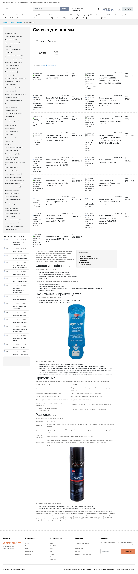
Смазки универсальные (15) (13, 59)
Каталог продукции (85, 264)
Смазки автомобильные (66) (13, 36)
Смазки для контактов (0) (12, 213)
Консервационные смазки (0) (14, 226)
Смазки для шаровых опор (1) (14, 147)
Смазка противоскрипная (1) (13, 174)
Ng (51, 551)
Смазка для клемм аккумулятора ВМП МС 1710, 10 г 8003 (110, 121)
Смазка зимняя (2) (10, 128)
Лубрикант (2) (9, 141)
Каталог (12, 22)
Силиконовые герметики (20, 281)
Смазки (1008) (9, 18)
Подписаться (128, 551)
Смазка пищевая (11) (11, 72)
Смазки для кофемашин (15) (13, 62)
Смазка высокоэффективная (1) (14, 180)
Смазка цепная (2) (10, 125)
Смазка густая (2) (10, 134)
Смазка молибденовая (20, 315)
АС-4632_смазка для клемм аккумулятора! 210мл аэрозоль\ (57, 121)
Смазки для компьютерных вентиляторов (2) (13, 121)
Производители (7, 15)
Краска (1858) (48, 15)
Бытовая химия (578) (46, 18)
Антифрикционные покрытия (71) (93, 18)
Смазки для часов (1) (11, 150)
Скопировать (75, 10)
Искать (64, 8)
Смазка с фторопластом (20, 354)
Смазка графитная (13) (12, 68)
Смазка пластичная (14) (12, 65)
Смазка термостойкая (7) (12, 88)
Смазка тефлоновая (19, 299)
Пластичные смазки (19, 274)
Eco (51, 557)
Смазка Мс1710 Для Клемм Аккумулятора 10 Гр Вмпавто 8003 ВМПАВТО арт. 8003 (57, 100)
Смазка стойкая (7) (10, 91)
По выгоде (51, 65)
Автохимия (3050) (34, 15)
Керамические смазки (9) (12, 81)
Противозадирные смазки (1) (14, 183)
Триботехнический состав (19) (14, 56)
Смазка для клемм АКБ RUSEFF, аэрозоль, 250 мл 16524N (56, 201)
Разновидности (84, 262)
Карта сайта (29, 551)
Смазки (19, 22)
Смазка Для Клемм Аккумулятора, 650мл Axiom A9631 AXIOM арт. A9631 (57, 137)
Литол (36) (8, 46)
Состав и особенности (86, 256)
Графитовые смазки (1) (12, 190)
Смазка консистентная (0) (13, 220)
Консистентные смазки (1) (13, 187)
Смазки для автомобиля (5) (13, 100)
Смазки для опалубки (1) (12, 154)
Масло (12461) (21, 15)
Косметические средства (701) (26, 18)
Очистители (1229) (120, 15)
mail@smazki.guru (77, 8)
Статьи (77, 546)
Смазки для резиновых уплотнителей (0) (12, 204)
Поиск (27, 546)
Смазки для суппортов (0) (13, 199)
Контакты (127, 9)
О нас (27, 543)
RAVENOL (53, 546)
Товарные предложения (82, 543)
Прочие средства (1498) (84, 15)
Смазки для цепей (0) (11, 196)
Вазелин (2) (8, 144)
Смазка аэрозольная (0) (12, 223)
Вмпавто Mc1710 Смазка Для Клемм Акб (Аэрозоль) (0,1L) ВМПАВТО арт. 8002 (57, 183)
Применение (83, 260)
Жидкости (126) (74, 18)
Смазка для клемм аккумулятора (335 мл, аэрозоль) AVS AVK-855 (55, 218)
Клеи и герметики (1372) (103, 15)
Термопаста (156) (10, 33)
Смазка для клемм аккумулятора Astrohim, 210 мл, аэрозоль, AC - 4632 (109, 183)
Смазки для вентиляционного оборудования (18, 290)
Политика (28, 548)
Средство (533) (61, 18)
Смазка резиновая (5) (11, 104)
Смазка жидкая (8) (10, 84)
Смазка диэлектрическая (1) (13, 177)
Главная (5, 22)
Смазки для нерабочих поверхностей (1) (12, 158)
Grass (52, 554)
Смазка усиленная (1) (11, 167)
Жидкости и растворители (83, 554)
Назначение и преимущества (88, 258)
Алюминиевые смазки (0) (12, 229)
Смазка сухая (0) (10, 216)
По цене (43, 65)
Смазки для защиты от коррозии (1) (15, 163)
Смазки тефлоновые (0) (12, 193)
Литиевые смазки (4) (11, 110)
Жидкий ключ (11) (10, 75)
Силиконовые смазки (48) (12, 43)
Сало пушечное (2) (10, 138)
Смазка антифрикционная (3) (14, 113)
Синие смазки (17, 251)
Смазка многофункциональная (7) (15, 94)
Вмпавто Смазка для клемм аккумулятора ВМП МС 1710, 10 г (57, 239)
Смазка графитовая (19, 347)
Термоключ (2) (9, 116)
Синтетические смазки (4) (13, 107)
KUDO (52, 548)
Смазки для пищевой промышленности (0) (11, 209)
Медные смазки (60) (11, 40)
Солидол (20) (9, 52)
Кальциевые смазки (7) (12, 97)
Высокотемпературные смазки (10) (15, 78)
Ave (51, 543)
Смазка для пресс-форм (20, 322)
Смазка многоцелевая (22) (13, 49)
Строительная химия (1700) (65, 15)
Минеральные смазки (20, 258)
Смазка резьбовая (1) (11, 171)
